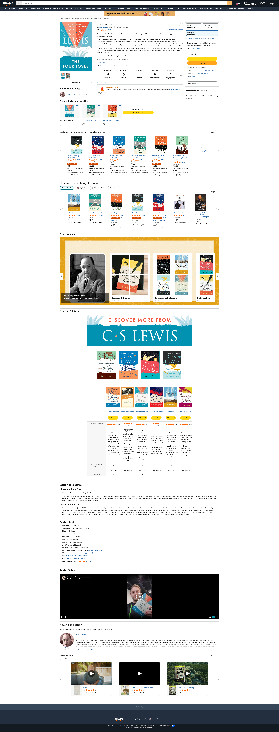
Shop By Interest (230, 8)
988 (79, 215)
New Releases (58, 8)
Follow (85, 94)
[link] (91, 111)
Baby (178, 8)
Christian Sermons (119, 219)
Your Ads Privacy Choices (163, 725)
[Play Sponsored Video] (92, 673)
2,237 (122, 215)
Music (136, 8)
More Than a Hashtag (186, 688)
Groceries (68, 8)
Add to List (192, 83)
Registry (129, 8)
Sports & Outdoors (205, 8)
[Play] (61, 617)
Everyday (251, 8)
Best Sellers (47, 8)
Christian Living (100, 18)
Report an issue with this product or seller (114, 66)
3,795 (101, 215)
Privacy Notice (123, 725)
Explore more (175, 89)
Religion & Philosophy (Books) (76, 555)
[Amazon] (8, 3)
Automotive (170, 8)
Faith (107, 18)
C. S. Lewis (103, 27)
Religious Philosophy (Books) (76, 558)
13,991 (143, 215)
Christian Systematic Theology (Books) (79, 553)
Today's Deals (90, 8)
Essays (139, 218)
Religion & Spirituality (71, 18)
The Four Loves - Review (75, 579)
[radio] (194, 26)
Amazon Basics (35, 8)
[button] (5, 9)
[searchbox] (124, 3)
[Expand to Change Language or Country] (145, 719)
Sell (115, 8)
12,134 (164, 215)
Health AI (12, 8)
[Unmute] (217, 617)
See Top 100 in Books (95, 550)
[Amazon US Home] (119, 720)
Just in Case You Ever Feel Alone (142, 688)
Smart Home (218, 8)
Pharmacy (241, 8)
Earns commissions (85, 577)
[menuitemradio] (213, 617)
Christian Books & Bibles (86, 18)
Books (99, 8)
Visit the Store (116, 301)
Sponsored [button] (63, 659)
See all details (102, 82)
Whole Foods (78, 8)
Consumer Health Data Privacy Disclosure (141, 725)
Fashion (121, 8)
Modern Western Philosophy (160, 219)
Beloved (85, 688)
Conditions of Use (112, 725)
